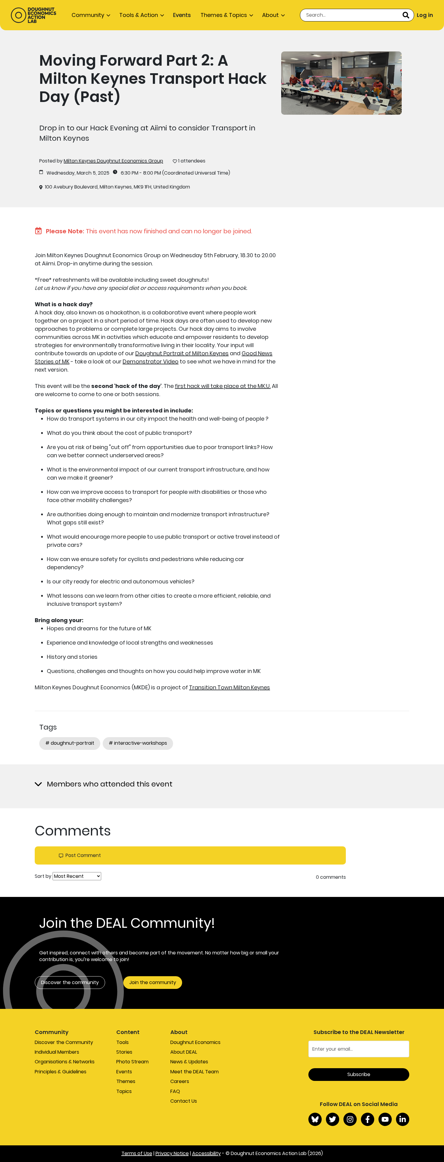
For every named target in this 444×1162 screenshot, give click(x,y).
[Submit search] (406, 15)
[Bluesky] (315, 1119)
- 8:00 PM (150, 173)
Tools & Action (138, 15)
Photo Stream (132, 1061)
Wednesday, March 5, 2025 (78, 173)
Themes (125, 1081)
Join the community (152, 982)
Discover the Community (64, 1042)
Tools (122, 1042)
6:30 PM (129, 173)
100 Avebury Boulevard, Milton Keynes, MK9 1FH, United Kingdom (117, 187)
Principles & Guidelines (60, 1071)
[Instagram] (350, 1119)
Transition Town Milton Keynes (229, 687)
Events (182, 15)
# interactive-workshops (138, 743)
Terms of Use (136, 1153)
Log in (425, 15)
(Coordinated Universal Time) (196, 173)
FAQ (175, 1091)
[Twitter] (332, 1119)
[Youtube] (385, 1119)
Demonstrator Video (151, 361)
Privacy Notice (172, 1153)
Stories (124, 1052)
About (270, 15)
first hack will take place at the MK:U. (223, 386)
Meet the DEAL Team (194, 1071)
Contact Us (183, 1101)
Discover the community (70, 982)
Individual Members (57, 1052)
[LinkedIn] (402, 1119)
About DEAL (183, 1052)
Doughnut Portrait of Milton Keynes (182, 353)
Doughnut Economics (195, 1042)
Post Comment (83, 855)
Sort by (43, 876)
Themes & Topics (224, 15)
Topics (124, 1091)
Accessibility (206, 1153)
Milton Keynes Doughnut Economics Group (113, 160)
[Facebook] (367, 1119)
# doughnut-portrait (69, 743)
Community (88, 15)
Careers (179, 1081)
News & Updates (189, 1061)
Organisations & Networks (65, 1061)
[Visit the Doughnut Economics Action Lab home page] (33, 15)
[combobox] (357, 15)
